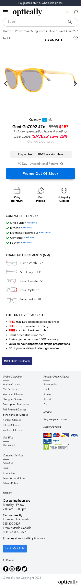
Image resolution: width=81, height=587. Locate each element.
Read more (32, 223)
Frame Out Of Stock (41, 173)
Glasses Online (11, 384)
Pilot (45, 404)
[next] (74, 83)
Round (47, 399)
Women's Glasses (13, 394)
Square (47, 394)
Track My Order (15, 548)
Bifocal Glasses (11, 425)
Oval (46, 389)
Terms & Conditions (14, 478)
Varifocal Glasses (12, 430)
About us (8, 463)
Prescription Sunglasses (16, 404)
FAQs (6, 468)
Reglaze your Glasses (55, 419)
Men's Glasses (11, 389)
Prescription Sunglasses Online (35, 31)
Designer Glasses (13, 399)
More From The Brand (17, 361)
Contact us (9, 473)
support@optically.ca (31, 538)
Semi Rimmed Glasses (15, 415)
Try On (7, 38)
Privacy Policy (10, 483)
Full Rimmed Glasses (14, 409)
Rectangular (50, 384)
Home (7, 31)
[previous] (6, 83)
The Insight (9, 445)
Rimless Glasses (12, 420)
